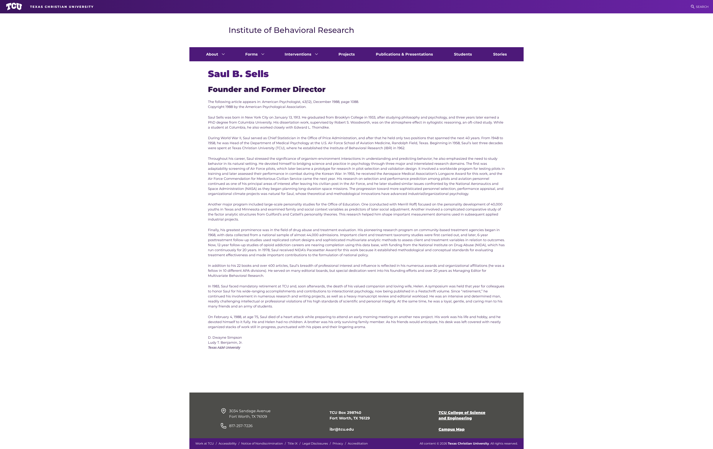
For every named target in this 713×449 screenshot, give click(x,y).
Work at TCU (204, 443)
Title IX (293, 443)
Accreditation (358, 443)
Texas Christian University (468, 443)
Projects (346, 54)
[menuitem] (215, 54)
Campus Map (452, 429)
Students (463, 54)
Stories (500, 54)
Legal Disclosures (315, 443)
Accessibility (228, 443)
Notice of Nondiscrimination (262, 443)
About (212, 54)
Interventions (298, 54)
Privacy (338, 443)
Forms (251, 54)
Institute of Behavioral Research (291, 30)
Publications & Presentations (404, 54)
